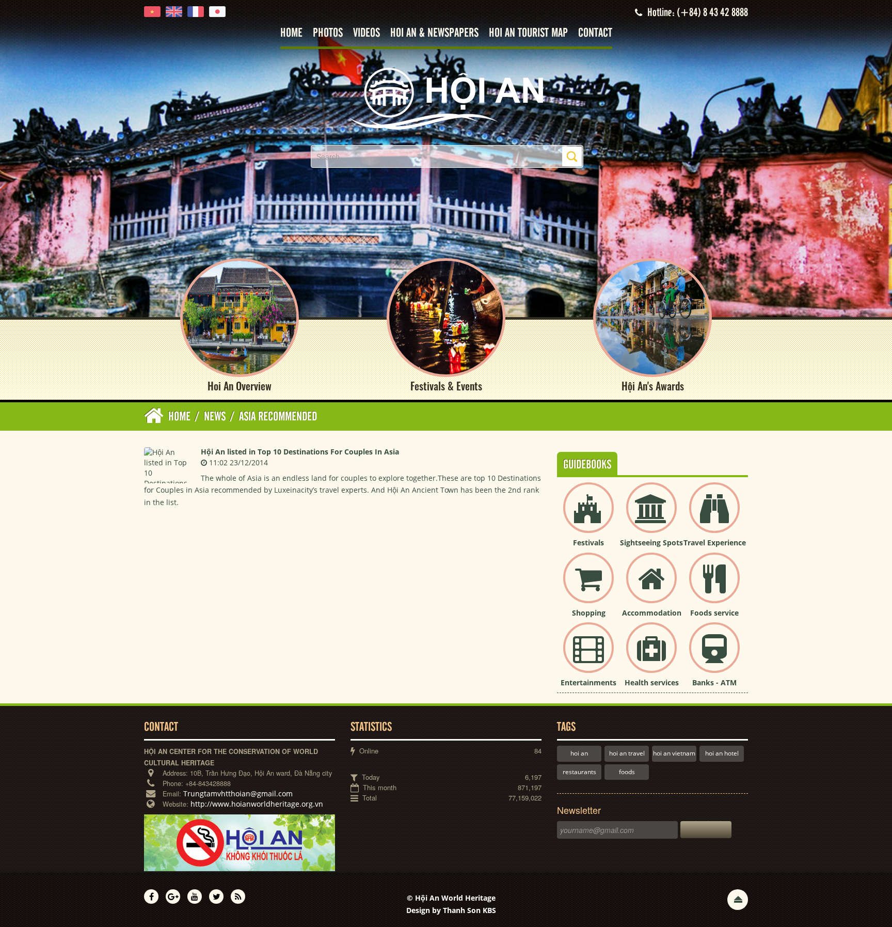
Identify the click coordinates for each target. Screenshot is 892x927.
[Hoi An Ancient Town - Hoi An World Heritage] (446, 98)
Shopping (589, 613)
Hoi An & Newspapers (434, 33)
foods (627, 771)
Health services (652, 682)
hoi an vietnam (674, 753)
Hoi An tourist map (528, 33)
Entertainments (588, 682)
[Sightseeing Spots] (651, 516)
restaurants (579, 771)
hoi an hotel (722, 753)
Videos (366, 33)
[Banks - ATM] (714, 656)
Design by (451, 910)
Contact (595, 33)
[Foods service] (714, 586)
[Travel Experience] (714, 516)
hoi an (579, 753)
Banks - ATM (714, 682)
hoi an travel (627, 753)
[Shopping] (588, 586)
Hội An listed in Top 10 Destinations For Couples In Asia (300, 452)
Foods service (714, 613)
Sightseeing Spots (651, 542)
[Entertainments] (588, 656)
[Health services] (651, 656)
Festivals (588, 542)
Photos (328, 33)
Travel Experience (714, 542)
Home (291, 33)
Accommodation (651, 613)
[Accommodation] (651, 586)
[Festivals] (588, 516)
